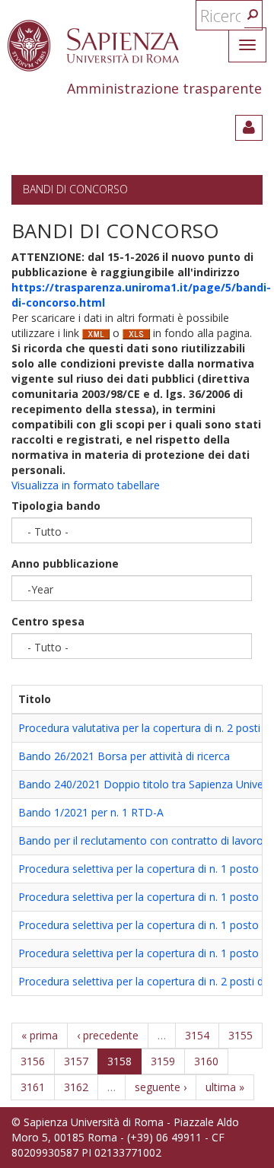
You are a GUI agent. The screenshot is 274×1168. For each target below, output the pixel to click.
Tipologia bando (55, 505)
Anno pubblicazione (65, 563)
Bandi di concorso (75, 189)
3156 (33, 1061)
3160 (206, 1061)
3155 (240, 1035)
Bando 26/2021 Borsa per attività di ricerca (124, 756)
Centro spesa (47, 621)
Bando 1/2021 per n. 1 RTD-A (91, 812)
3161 (33, 1087)
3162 (76, 1087)
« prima (39, 1035)
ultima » (225, 1087)
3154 (197, 1035)
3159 (163, 1061)
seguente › (160, 1087)
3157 (76, 1061)
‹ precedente (108, 1035)
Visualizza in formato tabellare (85, 485)
